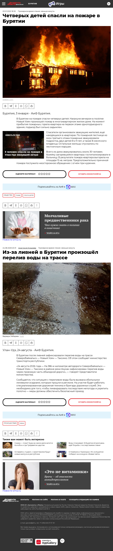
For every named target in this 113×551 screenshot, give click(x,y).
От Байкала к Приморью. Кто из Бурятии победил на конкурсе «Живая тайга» (86, 453)
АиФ (22, 336)
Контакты (25, 500)
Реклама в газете (58, 500)
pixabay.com (8, 100)
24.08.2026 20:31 (9, 248)
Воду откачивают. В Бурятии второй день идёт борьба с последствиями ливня (86, 444)
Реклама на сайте (40, 500)
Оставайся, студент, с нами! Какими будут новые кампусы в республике (32, 453)
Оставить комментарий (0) (89, 174)
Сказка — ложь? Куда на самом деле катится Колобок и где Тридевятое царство (33, 444)
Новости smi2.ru (12, 239)
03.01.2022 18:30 (9, 11)
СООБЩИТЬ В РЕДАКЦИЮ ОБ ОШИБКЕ (84, 500)
